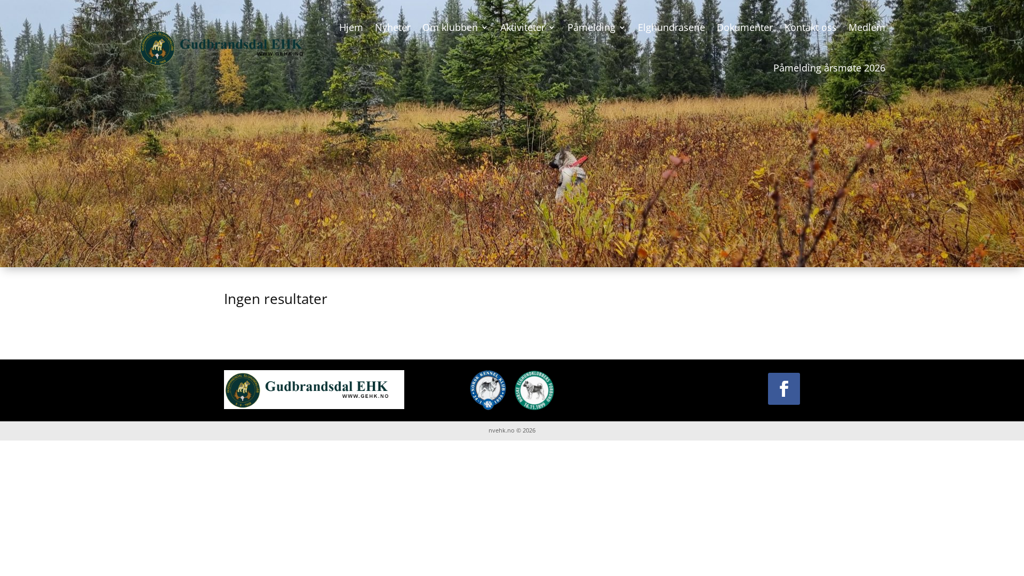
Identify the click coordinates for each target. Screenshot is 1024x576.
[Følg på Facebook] (784, 389)
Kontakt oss (811, 27)
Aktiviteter (522, 27)
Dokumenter (745, 27)
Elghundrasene (671, 27)
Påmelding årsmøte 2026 (829, 67)
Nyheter (393, 27)
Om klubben (450, 27)
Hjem (351, 27)
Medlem (867, 27)
